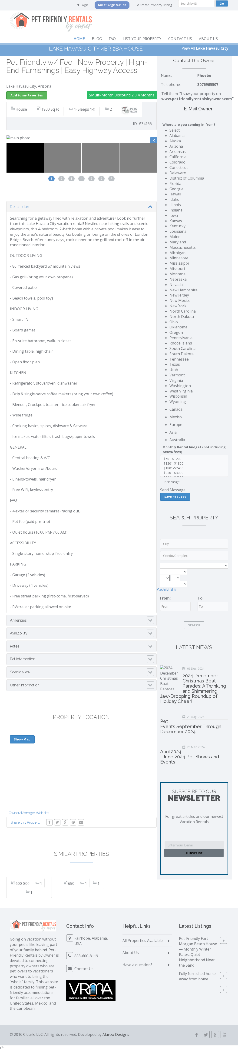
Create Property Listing (155, 5)
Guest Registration (112, 5)
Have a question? (137, 964)
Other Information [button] (25, 685)
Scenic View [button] (20, 672)
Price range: (171, 482)
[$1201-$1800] (194, 463)
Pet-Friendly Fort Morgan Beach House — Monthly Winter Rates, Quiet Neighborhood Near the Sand (198, 952)
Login (84, 5)
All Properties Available (142, 940)
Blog (97, 38)
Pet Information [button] (22, 659)
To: (200, 598)
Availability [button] (18, 633)
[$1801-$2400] (194, 468)
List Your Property (142, 38)
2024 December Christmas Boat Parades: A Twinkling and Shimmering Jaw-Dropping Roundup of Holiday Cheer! (193, 688)
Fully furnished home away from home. (197, 976)
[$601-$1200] (194, 459)
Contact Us (180, 38)
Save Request (175, 496)
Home (79, 38)
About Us (208, 38)
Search (194, 625)
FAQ (112, 38)
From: (165, 598)
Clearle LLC (33, 1034)
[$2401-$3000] (194, 472)
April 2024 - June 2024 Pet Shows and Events (189, 757)
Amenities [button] (18, 620)
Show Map (22, 739)
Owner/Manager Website (29, 813)
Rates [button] (14, 646)
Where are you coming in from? (188, 124)
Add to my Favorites (26, 95)
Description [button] (19, 207)
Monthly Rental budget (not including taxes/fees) (194, 449)
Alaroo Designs (115, 1034)
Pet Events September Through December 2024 (190, 726)
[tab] (81, 206)
